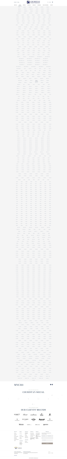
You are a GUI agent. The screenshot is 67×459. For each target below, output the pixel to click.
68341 (40, 189)
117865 (35, 94)
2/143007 (25, 249)
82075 (22, 217)
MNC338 (28, 72)
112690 (23, 241)
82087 (45, 219)
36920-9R (44, 235)
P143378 (33, 314)
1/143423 (25, 366)
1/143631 (17, 344)
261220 (39, 54)
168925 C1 (36, 306)
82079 (26, 219)
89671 (31, 225)
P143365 (23, 310)
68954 (36, 195)
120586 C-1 (48, 92)
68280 (45, 185)
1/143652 (22, 116)
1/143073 (42, 249)
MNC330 (33, 74)
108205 (49, 100)
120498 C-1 (23, 94)
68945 (21, 193)
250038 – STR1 (27, 378)
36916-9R (49, 237)
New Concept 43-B (37, 58)
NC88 (26, 70)
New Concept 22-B (22, 62)
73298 (50, 197)
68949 (36, 193)
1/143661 (44, 112)
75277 (17, 211)
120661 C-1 (18, 88)
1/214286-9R (30, 358)
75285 (40, 213)
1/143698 (33, 102)
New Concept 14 (37, 64)
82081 (17, 219)
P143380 (23, 314)
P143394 (28, 318)
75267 (26, 207)
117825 (18, 241)
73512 (31, 201)
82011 (45, 215)
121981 (34, 84)
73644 (40, 203)
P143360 (50, 308)
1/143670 (33, 110)
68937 (41, 191)
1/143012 (44, 251)
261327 (39, 48)
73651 (31, 205)
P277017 (28, 44)
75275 (36, 209)
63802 (39, 179)
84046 (36, 221)
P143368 (44, 310)
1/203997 (18, 376)
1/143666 (17, 112)
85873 (35, 100)
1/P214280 (24, 358)
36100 (18, 235)
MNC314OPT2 (20, 80)
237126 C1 (47, 374)
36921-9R (38, 235)
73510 (50, 199)
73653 (17, 207)
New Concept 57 (21, 58)
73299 (31, 199)
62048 (17, 364)
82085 (17, 221)
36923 (23, 237)
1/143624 (44, 346)
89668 (22, 225)
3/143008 (36, 249)
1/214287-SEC (34, 360)
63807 (43, 179)
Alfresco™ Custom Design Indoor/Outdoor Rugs (32, 439)
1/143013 (39, 251)
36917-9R (43, 233)
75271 (26, 209)
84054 (41, 223)
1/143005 (22, 245)
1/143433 (39, 368)
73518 (36, 201)
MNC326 (17, 76)
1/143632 (22, 344)
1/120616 (49, 241)
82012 (36, 217)
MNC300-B (18, 84)
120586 (39, 241)
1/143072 (31, 249)
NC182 (40, 68)
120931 (49, 84)
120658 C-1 (36, 88)
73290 (50, 195)
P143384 (39, 314)
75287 (36, 211)
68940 (17, 193)
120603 (17, 243)
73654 (50, 205)
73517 (40, 201)
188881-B (25, 306)
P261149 (39, 50)
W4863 (38, 364)
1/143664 (28, 112)
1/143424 (17, 370)
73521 (21, 203)
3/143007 (33, 251)
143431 (28, 370)
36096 (34, 233)
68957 (17, 197)
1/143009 (28, 251)
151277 (22, 243)
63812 (41, 181)
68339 (17, 189)
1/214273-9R (35, 354)
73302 (41, 199)
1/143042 (17, 251)
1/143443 (19, 374)
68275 (40, 183)
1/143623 (39, 346)
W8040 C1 (44, 362)
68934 (26, 191)
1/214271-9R (48, 354)
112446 (24, 231)
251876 (23, 52)
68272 (36, 183)
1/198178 (47, 322)
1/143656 (36, 114)
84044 (26, 221)
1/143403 (41, 374)
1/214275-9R (17, 356)
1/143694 (17, 104)
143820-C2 (24, 56)
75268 (50, 207)
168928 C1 (47, 306)
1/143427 (50, 370)
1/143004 (28, 245)
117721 (38, 96)
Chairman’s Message (16, 436)
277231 (23, 44)
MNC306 (31, 82)
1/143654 (47, 114)
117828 (19, 96)
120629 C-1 (24, 90)
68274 (45, 183)
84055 (36, 223)
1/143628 (28, 346)
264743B (19, 46)
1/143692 (28, 104)
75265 (36, 207)
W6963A (28, 324)
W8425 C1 (28, 308)
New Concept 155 (31, 56)
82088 (21, 221)
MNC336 (39, 72)
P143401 (20, 320)
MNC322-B (38, 76)
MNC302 (47, 82)
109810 (44, 229)
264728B (30, 46)
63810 (22, 181)
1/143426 (33, 368)
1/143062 (17, 247)
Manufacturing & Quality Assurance (38, 436)
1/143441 (50, 368)
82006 (41, 215)
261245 (29, 54)
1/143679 (22, 108)
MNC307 (25, 82)
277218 (33, 44)
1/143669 (39, 110)
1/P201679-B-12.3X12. (32, 362)
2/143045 (42, 175)
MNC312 (31, 80)
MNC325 (22, 76)
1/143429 (42, 366)
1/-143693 (19, 326)
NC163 (17, 70)
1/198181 (17, 324)
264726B (49, 44)
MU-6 (24, 84)
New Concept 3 (41, 66)
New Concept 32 (29, 60)
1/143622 (33, 346)
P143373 (17, 312)
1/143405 (36, 374)
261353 (49, 52)
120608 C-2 (24, 92)
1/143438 (22, 368)
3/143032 (30, 175)
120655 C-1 (42, 88)
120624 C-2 (30, 90)
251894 (44, 50)
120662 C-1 (42, 86)
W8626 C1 (32, 322)
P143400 (25, 320)
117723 (33, 96)
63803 (34, 179)
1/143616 (47, 348)
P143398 (33, 318)
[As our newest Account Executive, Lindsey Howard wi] (8, 398)
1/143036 (44, 177)
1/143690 (39, 104)
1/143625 (50, 344)
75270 (40, 207)
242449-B (30, 376)
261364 (49, 48)
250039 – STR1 (34, 378)
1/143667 (50, 110)
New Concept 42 (45, 58)
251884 (39, 52)
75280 (31, 211)
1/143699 (27, 102)
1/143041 (50, 247)
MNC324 (28, 76)
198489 (29, 84)
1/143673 (17, 110)
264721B (43, 44)
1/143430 (44, 370)
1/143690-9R (25, 328)
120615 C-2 (42, 90)
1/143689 (44, 104)
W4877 (37, 322)
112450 (33, 98)
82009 (17, 217)
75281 (26, 211)
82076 (50, 217)
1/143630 (44, 344)
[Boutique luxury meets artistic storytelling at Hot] (18, 398)
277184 (28, 42)
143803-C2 (18, 56)
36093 (38, 233)
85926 (48, 239)
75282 (21, 211)
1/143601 (33, 352)
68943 (31, 193)
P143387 (23, 316)
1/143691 (33, 104)
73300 (26, 199)
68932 (50, 189)
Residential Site (26, 442)
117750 (29, 96)
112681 (43, 96)
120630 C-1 (18, 90)
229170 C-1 (19, 366)
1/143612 (25, 350)
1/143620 (20, 348)
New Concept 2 (48, 66)
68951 (21, 195)
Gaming (25, 434)
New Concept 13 (45, 64)
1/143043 (47, 249)
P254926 (28, 50)
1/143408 (43, 364)
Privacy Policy (15, 455)
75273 (17, 209)
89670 (36, 225)
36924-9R (43, 237)
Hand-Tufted (31, 436)
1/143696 (44, 102)
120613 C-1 (18, 92)
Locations (20, 437)
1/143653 (17, 116)
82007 (36, 215)
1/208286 (18, 354)
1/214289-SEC (20, 360)
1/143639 (44, 118)
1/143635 (39, 342)
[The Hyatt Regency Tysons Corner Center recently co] (38, 398)
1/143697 (39, 102)
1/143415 (39, 370)
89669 (17, 225)
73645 (26, 205)
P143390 (44, 316)
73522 (36, 203)
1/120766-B (29, 231)
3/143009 (33, 247)
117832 (45, 94)
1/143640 (39, 118)
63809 (26, 181)
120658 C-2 (30, 88)
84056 (50, 223)
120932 (44, 84)
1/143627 (22, 346)
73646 (21, 205)
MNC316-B (41, 78)
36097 (24, 233)
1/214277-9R (37, 356)
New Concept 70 (39, 56)
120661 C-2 (48, 86)
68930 (36, 189)
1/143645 (50, 116)
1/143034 (33, 177)
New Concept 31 (37, 60)
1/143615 (42, 348)
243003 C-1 (41, 376)
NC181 (45, 68)
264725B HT (47, 46)
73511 (45, 199)
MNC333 (17, 74)
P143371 (28, 312)
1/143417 (22, 370)
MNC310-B (42, 80)
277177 (23, 42)
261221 (34, 54)
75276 (31, 209)
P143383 (44, 314)
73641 (26, 203)
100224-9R (48, 227)
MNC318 (30, 78)
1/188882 (19, 306)
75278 (50, 209)
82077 (45, 217)
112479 (28, 98)
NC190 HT (30, 68)
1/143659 (19, 114)
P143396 (44, 318)
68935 (21, 191)
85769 (28, 239)
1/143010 (22, 247)
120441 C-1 (29, 94)
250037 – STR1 (48, 376)
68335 (45, 187)
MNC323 (33, 76)
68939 (31, 191)
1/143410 (36, 366)
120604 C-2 (30, 92)
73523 (31, 203)
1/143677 (33, 108)
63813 (36, 181)
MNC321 (44, 76)
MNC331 (27, 74)
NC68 (35, 70)
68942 (45, 191)
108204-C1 (24, 100)
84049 (50, 221)
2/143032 (25, 175)
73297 (17, 199)
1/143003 (44, 243)
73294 (40, 197)
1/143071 (28, 247)
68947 (45, 193)
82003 (26, 215)
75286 (21, 213)
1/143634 (33, 344)
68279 (31, 185)
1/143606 (22, 352)
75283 (45, 211)
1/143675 (44, 108)
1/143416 (50, 372)
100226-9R (23, 229)
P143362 (39, 308)
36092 (19, 239)
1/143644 (17, 118)
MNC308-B (19, 82)
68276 (26, 185)
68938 (36, 191)
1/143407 (39, 372)
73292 (31, 197)
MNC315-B (47, 78)
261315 (44, 52)
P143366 (17, 310)
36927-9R (33, 239)
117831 (50, 94)
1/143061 (44, 245)
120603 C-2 (36, 92)
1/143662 (39, 112)
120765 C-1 (24, 86)
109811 (39, 229)
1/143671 (28, 110)
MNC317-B (35, 78)
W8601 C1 (41, 320)
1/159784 (30, 306)
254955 (18, 52)
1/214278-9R (30, 356)
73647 (17, 205)
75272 (22, 209)
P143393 (17, 318)
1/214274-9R (24, 356)
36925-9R (17, 237)
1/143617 (31, 348)
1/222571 (50, 362)
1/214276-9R (43, 356)
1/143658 (25, 114)
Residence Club (26, 437)
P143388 (17, 316)
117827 (24, 96)
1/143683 (39, 106)
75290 (36, 213)
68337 (26, 189)
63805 (17, 181)
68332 (17, 187)
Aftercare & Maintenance (37, 438)
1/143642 (28, 118)
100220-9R (24, 227)
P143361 (45, 308)
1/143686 (22, 106)
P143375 (44, 312)
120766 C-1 (18, 86)
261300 (34, 48)
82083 (36, 219)
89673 (50, 225)
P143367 (50, 310)
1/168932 (22, 308)
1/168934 (17, 308)
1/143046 (17, 177)
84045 (41, 221)
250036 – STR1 (20, 378)
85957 (43, 239)
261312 (18, 54)
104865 (30, 100)
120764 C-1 (30, 86)
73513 (26, 201)
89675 (40, 225)
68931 (31, 189)
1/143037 (50, 177)
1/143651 (28, 116)
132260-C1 (26, 322)
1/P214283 (48, 358)
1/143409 (44, 372)
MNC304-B (36, 82)
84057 (45, 223)
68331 (21, 187)
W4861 (22, 364)
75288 (17, 213)
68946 (50, 193)
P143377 (33, 312)
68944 (26, 193)
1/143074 (22, 251)
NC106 (21, 70)
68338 (21, 189)
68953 (41, 195)
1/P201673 (47, 360)
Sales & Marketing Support (37, 435)
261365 (18, 50)
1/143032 (19, 175)
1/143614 (36, 348)
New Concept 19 (37, 62)
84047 (31, 221)
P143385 (33, 316)
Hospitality (26, 435)
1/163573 (47, 231)
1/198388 (27, 364)
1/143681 (50, 106)
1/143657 (31, 114)
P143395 (50, 318)
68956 (21, 197)
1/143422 (22, 372)
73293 (26, 197)
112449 (38, 98)
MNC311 (36, 80)
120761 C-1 (36, 86)
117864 (40, 94)
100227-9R (18, 229)
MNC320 (50, 76)
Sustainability (15, 438)
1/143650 (33, 116)
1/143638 (50, 118)
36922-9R (32, 235)
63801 (24, 179)
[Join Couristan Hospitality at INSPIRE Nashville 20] (28, 398)
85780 (44, 100)
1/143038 (19, 179)
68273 (31, 183)
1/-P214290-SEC (18, 362)
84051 (21, 223)
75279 (45, 209)
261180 (33, 52)
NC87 (30, 70)
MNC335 (44, 72)
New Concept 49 (29, 58)
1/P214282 (49, 356)
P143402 (47, 320)
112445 (48, 98)
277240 (38, 44)
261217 (44, 54)
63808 (31, 181)
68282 (26, 183)
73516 (45, 201)
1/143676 (39, 108)
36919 (22, 235)
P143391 (39, 316)
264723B (18, 48)
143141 (17, 102)
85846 (39, 100)
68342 (36, 187)
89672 (26, 225)
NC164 (49, 68)
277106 (18, 44)
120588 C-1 (42, 92)
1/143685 (28, 106)
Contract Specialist (21, 436)
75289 (50, 211)
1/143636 (44, 342)
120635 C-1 (48, 88)
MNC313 (26, 80)
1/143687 (17, 106)
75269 (45, 207)
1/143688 (50, 104)
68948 (41, 193)
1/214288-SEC (27, 360)
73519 (17, 203)
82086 (50, 219)
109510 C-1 (35, 231)
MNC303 (42, 82)
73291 (45, 195)
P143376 (39, 312)
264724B (41, 46)
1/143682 (44, 106)
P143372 (23, 312)
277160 (18, 42)
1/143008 (44, 247)
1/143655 (42, 114)
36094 (49, 233)
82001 (50, 213)
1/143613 (31, 350)
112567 (48, 96)
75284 (40, 211)
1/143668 (44, 110)
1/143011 (50, 251)
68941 (50, 191)
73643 (45, 203)
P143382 (49, 314)
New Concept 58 (47, 56)
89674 (45, 225)
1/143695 (50, 102)
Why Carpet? (15, 437)
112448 (43, 98)
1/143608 (36, 350)
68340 (50, 187)
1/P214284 (42, 358)
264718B (25, 46)
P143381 (17, 314)
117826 (44, 241)
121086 (39, 84)
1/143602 (39, 352)
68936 (17, 191)
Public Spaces (26, 436)
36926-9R (28, 237)
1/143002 (49, 243)
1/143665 (22, 112)
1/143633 (28, 344)
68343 (31, 187)
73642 (50, 203)
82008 (31, 215)
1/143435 (44, 368)
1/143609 (42, 350)
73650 (36, 205)
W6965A (39, 362)
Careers (15, 440)
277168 (49, 42)
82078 (40, 217)
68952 (17, 195)
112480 (23, 98)
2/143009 (19, 249)
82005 (17, 215)
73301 (22, 199)
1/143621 (25, 348)
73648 (45, 205)
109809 (49, 229)
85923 (23, 239)
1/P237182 (24, 376)
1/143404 (30, 374)
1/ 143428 (33, 370)
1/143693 (22, 104)
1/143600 (29, 354)
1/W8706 (24, 362)
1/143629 (39, 344)
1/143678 (28, 108)
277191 (38, 42)
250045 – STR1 (41, 378)
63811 (45, 181)
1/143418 (33, 372)
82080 (21, 219)
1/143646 (44, 116)
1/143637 (50, 342)
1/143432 (28, 368)
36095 (33, 237)
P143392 (23, 318)
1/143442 (47, 366)
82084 (31, 219)
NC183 (35, 68)
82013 (31, 217)
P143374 (49, 312)
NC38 (39, 70)
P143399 (30, 320)
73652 (21, 207)
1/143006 (17, 245)
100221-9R (18, 227)
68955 (31, 195)
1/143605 (17, 352)
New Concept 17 (45, 62)
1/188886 (42, 306)
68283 (50, 183)
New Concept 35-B (21, 60)
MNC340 (17, 72)
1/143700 (22, 102)
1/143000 (33, 243)
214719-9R (49, 364)
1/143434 (17, 368)
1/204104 (36, 320)
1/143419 (25, 374)
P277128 (43, 42)
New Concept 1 (19, 68)
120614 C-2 (48, 90)
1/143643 (22, 118)
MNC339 (23, 72)
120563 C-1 (17, 94)
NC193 (25, 68)
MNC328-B (43, 74)
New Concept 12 (18, 66)
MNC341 (50, 70)
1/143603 (44, 352)
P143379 (28, 314)
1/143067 (39, 245)
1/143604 (50, 352)
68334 (26, 187)
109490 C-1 (33, 241)
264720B (23, 48)
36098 (29, 233)
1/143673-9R (30, 332)
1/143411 (17, 372)
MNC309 (48, 80)
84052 (26, 223)
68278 (17, 185)
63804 (29, 179)
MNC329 (38, 74)
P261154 (34, 50)
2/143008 (39, 247)
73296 (45, 197)
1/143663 (33, 112)
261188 (49, 54)
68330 (36, 185)
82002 (45, 213)
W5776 (42, 322)
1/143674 (50, 108)
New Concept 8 (26, 66)
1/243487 (35, 376)
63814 (21, 183)
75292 (26, 213)
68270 (17, 183)
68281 (40, 185)
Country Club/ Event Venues (26, 433)
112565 (19, 98)
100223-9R (30, 227)
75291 (31, 213)
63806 (48, 179)
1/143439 (33, 380)
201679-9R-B (41, 360)
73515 (17, 201)
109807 (34, 229)
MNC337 (33, 72)
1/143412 (31, 366)
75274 (40, 209)
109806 (19, 231)
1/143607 (28, 352)
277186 (33, 42)
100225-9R (42, 227)
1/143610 (47, 350)
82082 (40, 219)
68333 (50, 185)
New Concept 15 (29, 64)
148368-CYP (20, 322)
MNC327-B (49, 74)
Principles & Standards (16, 439)
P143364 (28, 310)
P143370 (33, 310)
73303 (36, 199)
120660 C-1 (41, 231)
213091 (24, 354)
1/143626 (17, 346)
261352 (44, 48)
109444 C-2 (18, 100)
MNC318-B (24, 78)
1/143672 (22, 110)
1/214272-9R (41, 354)
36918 (27, 235)
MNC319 (19, 78)
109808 (29, 229)
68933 (45, 189)
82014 (26, 217)
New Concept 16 (21, 64)
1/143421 (28, 372)
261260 (23, 54)
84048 (17, 223)
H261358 (23, 50)
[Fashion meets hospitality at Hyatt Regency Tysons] (58, 398)
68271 (50, 181)
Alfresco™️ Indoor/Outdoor (21, 443)
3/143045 (47, 175)
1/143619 (50, 346)
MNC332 (22, 74)
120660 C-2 (24, 88)
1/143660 (50, 112)
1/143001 (27, 243)
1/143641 (33, 118)
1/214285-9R (36, 358)
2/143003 (38, 243)
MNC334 (49, 72)
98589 (39, 239)
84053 (31, 223)
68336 (40, 187)
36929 (49, 235)
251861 (49, 50)
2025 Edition (21, 442)
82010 (50, 215)
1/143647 (39, 116)
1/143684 (33, 106)
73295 (36, 197)
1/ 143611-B (19, 350)
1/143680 (17, 108)
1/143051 (50, 245)
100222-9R (36, 227)
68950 (26, 195)
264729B (36, 46)
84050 (45, 221)
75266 (31, 207)
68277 (21, 185)
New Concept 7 (33, 66)
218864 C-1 (32, 364)
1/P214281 (18, 358)
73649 (40, 205)
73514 (22, 201)
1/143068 (33, 245)
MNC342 (45, 70)
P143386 (28, 316)
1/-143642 (36, 340)
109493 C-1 (18, 233)
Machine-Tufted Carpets (32, 437)
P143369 (39, 310)
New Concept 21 (30, 62)
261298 (29, 48)
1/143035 (39, 177)
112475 (28, 241)
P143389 (50, 316)
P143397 (39, 318)
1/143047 (22, 177)
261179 (28, 52)
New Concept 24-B (45, 60)
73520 (50, 201)
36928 (38, 237)
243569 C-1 (47, 378)
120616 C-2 (36, 90)
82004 (22, 215)
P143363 (34, 308)
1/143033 (28, 177)
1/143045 (36, 175)
